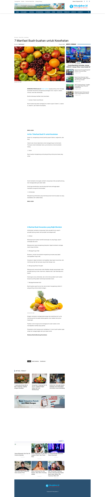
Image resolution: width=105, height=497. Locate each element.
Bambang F (21, 44)
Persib (78, 63)
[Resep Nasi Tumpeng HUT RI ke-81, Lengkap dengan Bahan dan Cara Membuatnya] (39, 378)
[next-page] (17, 393)
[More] (55, 365)
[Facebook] (84, 1)
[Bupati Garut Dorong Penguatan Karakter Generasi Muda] (70, 72)
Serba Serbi (21, 37)
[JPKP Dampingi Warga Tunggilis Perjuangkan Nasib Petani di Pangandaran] (70, 87)
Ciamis (68, 96)
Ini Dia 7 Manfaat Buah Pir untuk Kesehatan (42, 134)
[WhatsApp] (48, 365)
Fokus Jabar (69, 81)
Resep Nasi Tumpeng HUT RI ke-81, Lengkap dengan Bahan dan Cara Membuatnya (39, 387)
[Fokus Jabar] (79, 6)
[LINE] (51, 365)
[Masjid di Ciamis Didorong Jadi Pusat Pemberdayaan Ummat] (70, 94)
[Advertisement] (52, 25)
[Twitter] (89, 1)
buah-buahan (35, 361)
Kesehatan (26, 37)
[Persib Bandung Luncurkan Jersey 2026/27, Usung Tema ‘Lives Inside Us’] (78, 55)
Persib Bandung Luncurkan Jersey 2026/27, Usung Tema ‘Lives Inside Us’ (78, 66)
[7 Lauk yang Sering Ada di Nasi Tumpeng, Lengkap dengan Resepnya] (21, 378)
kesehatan (43, 361)
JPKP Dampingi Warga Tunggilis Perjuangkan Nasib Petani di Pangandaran (82, 86)
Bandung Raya (17, 382)
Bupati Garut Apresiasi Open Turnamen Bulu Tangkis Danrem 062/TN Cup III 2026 (82, 78)
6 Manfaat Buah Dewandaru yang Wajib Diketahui (44, 227)
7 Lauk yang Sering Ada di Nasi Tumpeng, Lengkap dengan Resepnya (21, 386)
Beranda (16, 37)
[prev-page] (15, 393)
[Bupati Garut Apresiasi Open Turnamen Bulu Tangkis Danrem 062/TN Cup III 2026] (70, 79)
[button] (88, 12)
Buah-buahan (45, 88)
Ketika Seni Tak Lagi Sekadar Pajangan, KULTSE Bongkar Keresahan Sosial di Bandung (57, 386)
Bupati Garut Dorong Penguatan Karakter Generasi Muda (82, 70)
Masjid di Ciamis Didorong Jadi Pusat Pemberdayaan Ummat (82, 92)
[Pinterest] (45, 365)
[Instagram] (87, 1)
